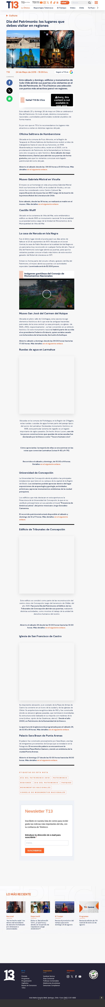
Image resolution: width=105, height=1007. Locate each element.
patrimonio (60, 778)
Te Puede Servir (95, 8)
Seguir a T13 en (62, 72)
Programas (25, 979)
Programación (27, 981)
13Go (23, 988)
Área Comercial (48, 979)
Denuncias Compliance (51, 985)
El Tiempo (61, 8)
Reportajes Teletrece (43, 8)
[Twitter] (72, 977)
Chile (81, 8)
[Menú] (96, 2)
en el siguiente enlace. (37, 169)
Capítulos (25, 983)
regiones (25, 783)
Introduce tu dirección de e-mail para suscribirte (43, 836)
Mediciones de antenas (51, 983)
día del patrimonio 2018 (35, 778)
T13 (8, 72)
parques (66, 783)
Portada (24, 976)
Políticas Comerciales (51, 981)
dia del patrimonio (46, 783)
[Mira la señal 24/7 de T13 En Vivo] (64, 2)
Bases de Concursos (29, 985)
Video (72, 8)
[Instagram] (68, 977)
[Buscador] (89, 2)
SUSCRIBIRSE (34, 851)
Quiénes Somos (49, 976)
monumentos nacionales (35, 787)
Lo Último (25, 8)
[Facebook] (76, 977)
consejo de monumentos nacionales (42, 792)
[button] (97, 7)
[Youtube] (80, 977)
